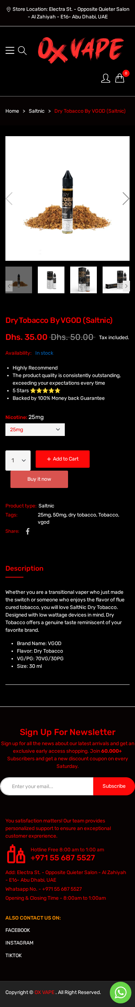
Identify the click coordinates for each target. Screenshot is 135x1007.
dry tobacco (82, 515)
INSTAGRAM (19, 943)
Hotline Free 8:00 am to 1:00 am (67, 850)
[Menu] (9, 50)
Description (24, 568)
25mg (44, 515)
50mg (59, 515)
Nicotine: (24, 417)
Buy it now (39, 479)
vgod (43, 522)
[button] (22, 50)
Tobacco (108, 515)
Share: (12, 531)
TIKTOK (13, 955)
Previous (9, 286)
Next (126, 286)
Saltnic (46, 506)
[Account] (105, 78)
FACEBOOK (17, 930)
